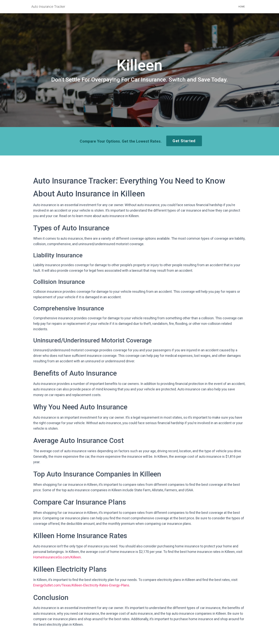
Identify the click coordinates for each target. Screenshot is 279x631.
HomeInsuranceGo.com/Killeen (57, 557)
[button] (184, 141)
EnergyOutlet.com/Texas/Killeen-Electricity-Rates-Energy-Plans (81, 585)
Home (241, 6)
